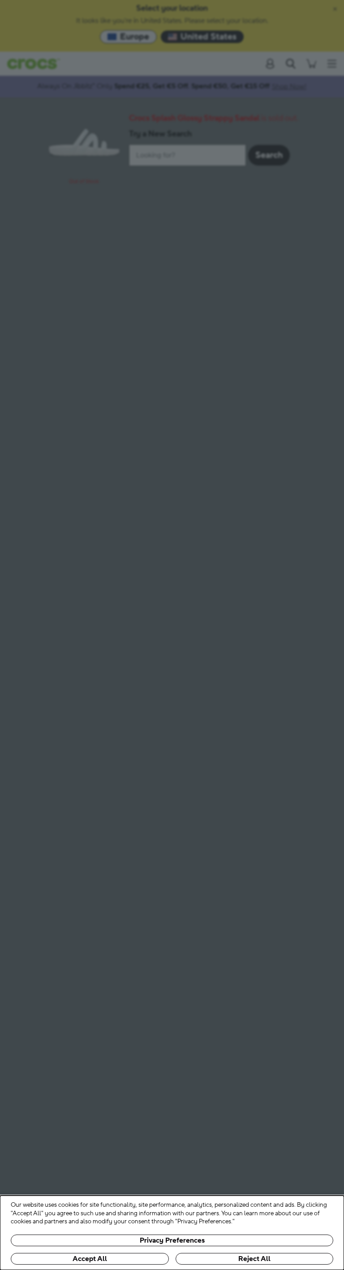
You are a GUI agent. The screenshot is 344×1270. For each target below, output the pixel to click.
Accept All (90, 1258)
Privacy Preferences (172, 1240)
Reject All (254, 1258)
